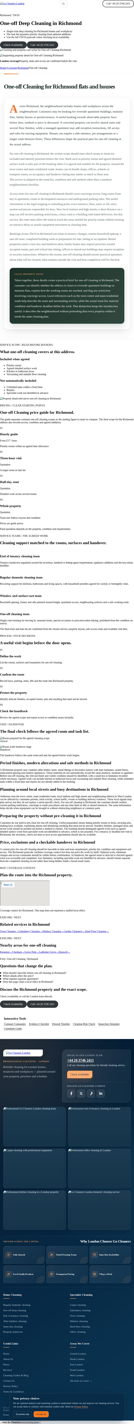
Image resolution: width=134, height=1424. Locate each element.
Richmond (23, 68)
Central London (78, 1353)
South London (77, 1370)
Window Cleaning (53, 931)
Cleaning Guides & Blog (15, 1375)
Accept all (41, 1414)
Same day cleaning (13, 1326)
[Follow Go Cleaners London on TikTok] (91, 1093)
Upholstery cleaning (80, 1310)
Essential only (22, 1414)
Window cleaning (79, 1321)
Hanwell (64, 952)
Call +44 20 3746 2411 (118, 3)
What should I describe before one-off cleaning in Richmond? (34, 973)
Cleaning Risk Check (84, 1024)
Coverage (12, 68)
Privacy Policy (10, 1386)
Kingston (6, 952)
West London (77, 1375)
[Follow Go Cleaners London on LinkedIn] (101, 1093)
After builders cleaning (15, 1321)
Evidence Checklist (39, 1024)
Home (3, 68)
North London (77, 1359)
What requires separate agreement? (21, 978)
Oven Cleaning (9, 931)
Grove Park (31, 952)
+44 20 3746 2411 (80, 1060)
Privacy (6, 1415)
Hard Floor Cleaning (97, 931)
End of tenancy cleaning (15, 1315)
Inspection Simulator (109, 1024)
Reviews (7, 1370)
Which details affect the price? (18, 975)
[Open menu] (63, 3)
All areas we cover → (81, 1380)
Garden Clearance (74, 931)
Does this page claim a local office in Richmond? (28, 981)
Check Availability (13, 45)
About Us (8, 1359)
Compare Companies (15, 1024)
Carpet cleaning (78, 1305)
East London (76, 1364)
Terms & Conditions (13, 1391)
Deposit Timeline (61, 1024)
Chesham (18, 952)
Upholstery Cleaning (30, 931)
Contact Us (9, 1380)
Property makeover (13, 1332)
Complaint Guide (13, 1028)
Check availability (79, 1074)
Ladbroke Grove (49, 952)
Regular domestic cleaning (16, 1305)
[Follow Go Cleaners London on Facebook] (71, 1093)
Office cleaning (78, 1332)
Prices (6, 1364)
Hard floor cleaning (80, 1326)
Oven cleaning (77, 1315)
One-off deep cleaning (14, 1310)
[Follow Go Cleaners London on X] (81, 1093)
